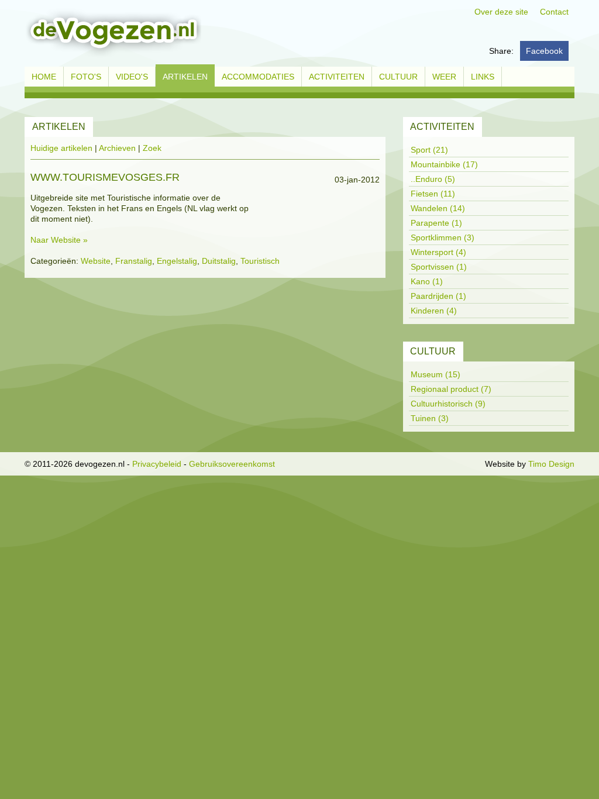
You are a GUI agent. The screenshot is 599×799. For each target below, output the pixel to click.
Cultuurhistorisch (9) (448, 403)
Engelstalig (177, 261)
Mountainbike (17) (444, 164)
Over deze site (501, 11)
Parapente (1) (436, 223)
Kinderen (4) (434, 310)
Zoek (152, 148)
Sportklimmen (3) (442, 237)
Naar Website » (59, 239)
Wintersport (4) (438, 252)
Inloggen (466, 464)
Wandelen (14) (438, 208)
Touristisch (260, 261)
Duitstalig (219, 261)
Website (96, 261)
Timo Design (551, 464)
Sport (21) (429, 149)
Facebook (544, 51)
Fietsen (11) (433, 193)
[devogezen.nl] (113, 32)
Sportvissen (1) (439, 266)
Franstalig (133, 261)
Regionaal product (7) (451, 389)
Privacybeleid (156, 464)
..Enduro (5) (433, 179)
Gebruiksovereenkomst (232, 464)
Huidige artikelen (61, 148)
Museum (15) (435, 374)
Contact (554, 11)
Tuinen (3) (430, 418)
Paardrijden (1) (438, 296)
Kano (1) (427, 281)
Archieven (117, 148)
